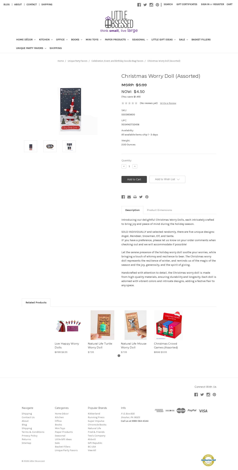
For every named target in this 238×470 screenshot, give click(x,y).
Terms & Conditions (33, 432)
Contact (31, 4)
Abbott (92, 439)
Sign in (205, 4)
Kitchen (44, 39)
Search (168, 4)
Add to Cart (69, 328)
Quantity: (126, 160)
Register (218, 4)
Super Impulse (96, 421)
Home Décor (24, 39)
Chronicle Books (97, 424)
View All (92, 450)
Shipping (46, 4)
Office (60, 39)
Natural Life (94, 428)
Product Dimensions (159, 210)
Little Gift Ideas (162, 39)
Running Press (96, 417)
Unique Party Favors (30, 48)
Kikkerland (94, 413)
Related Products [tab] (36, 302)
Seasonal (139, 39)
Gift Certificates (186, 4)
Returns (26, 439)
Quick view (69, 322)
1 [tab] (119, 355)
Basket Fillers (201, 39)
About (18, 4)
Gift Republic (95, 443)
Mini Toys (92, 39)
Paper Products (115, 39)
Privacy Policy (29, 435)
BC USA (92, 446)
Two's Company (96, 435)
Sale (182, 39)
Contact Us (28, 417)
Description (132, 210)
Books (75, 39)
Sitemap (26, 443)
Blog (6, 4)
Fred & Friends (96, 432)
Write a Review (168, 103)
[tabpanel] (69, 332)
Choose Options (168, 328)
